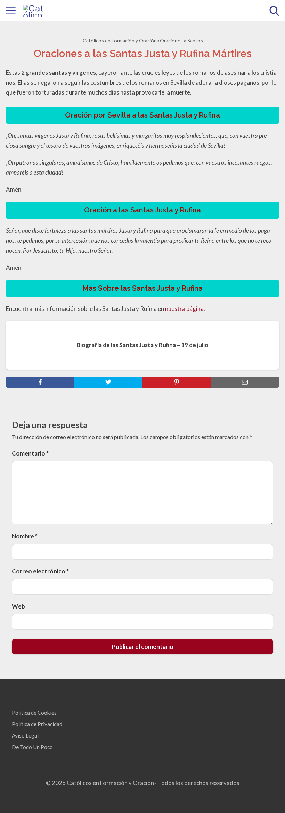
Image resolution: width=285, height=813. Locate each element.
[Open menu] (11, 11)
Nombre (25, 536)
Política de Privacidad (37, 724)
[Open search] (274, 11)
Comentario (30, 453)
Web (18, 606)
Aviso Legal (25, 735)
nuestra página (184, 308)
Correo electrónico (40, 571)
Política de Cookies (34, 712)
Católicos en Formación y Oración (120, 40)
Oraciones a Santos (181, 40)
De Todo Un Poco (32, 747)
